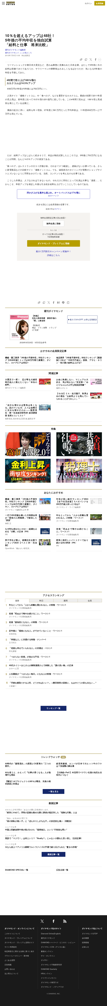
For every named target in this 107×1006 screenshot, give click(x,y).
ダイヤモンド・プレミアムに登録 (54, 243)
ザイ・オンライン (48, 955)
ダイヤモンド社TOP (90, 933)
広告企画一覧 (62, 869)
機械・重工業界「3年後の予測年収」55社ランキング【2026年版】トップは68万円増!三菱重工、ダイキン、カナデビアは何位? (28, 360)
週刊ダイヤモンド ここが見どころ (18, 52)
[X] (42, 922)
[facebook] (53, 922)
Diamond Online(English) (51, 933)
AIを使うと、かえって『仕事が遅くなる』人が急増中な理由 (28, 773)
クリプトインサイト (49, 978)
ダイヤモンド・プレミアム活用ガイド (19, 942)
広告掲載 (8, 964)
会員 (90, 600)
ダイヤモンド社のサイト (51, 928)
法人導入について (12, 973)
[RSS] (65, 922)
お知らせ (85, 947)
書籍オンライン (47, 951)
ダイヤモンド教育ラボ (49, 982)
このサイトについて (12, 933)
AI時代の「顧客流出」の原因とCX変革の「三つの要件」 (28, 765)
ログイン (88, 3)
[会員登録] (99, 3)
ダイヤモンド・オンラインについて (19, 928)
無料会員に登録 (53, 223)
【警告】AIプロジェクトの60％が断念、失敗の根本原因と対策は (28, 782)
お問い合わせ (10, 969)
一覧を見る (54, 791)
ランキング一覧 (53, 708)
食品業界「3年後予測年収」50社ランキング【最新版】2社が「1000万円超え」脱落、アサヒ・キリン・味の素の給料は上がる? (79, 360)
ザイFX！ (45, 960)
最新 (17, 600)
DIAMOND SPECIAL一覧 (16, 869)
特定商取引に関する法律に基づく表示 (19, 951)
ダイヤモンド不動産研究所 (51, 964)
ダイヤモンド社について (92, 928)
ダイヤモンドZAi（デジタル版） (53, 947)
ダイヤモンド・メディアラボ (52, 987)
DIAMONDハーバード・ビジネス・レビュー (58, 942)
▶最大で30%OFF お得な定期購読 (82, 319)
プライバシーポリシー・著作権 (17, 955)
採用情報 (85, 942)
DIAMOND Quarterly (49, 969)
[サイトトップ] (10, 3)
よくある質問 (10, 960)
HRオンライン (46, 973)
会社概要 (85, 938)
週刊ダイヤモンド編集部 (15, 49)
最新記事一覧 (53, 854)
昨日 (41, 600)
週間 (66, 600)
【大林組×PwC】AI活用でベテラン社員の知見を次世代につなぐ (79, 773)
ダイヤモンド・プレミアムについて (18, 938)
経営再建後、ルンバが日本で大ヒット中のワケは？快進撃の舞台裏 (79, 765)
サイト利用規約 (11, 947)
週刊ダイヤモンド (48, 938)
